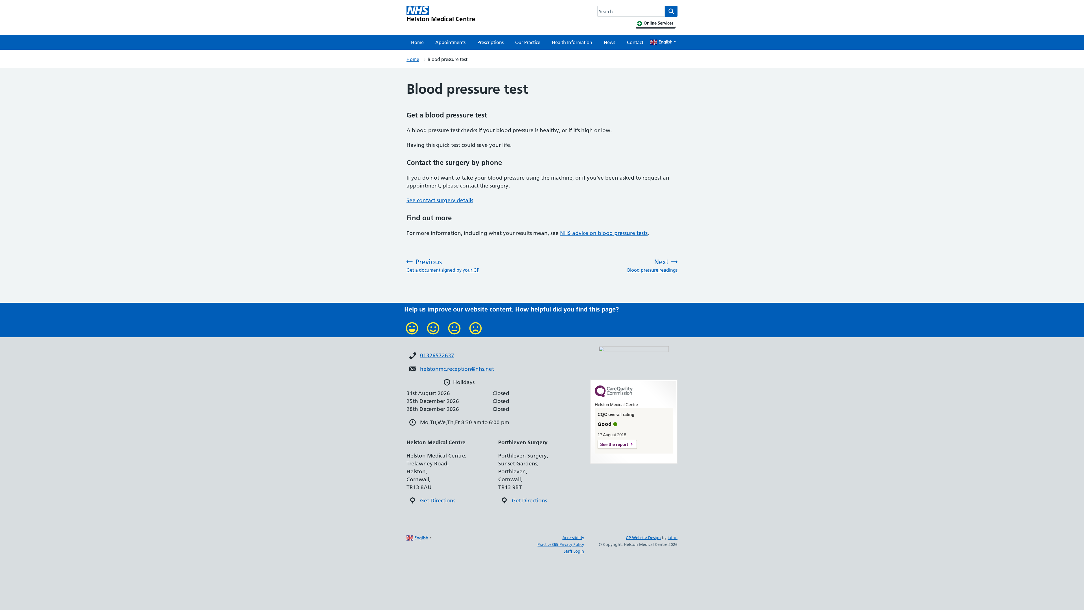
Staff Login (574, 551)
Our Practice (527, 42)
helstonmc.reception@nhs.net (457, 369)
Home (417, 42)
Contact (635, 42)
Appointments (450, 42)
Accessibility (573, 537)
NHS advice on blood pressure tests (604, 233)
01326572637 (437, 355)
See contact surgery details (439, 200)
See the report (614, 444)
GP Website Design (643, 537)
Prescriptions (490, 42)
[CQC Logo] (614, 396)
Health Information (572, 42)
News (609, 42)
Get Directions (437, 500)
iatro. (673, 537)
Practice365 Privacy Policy (560, 544)
